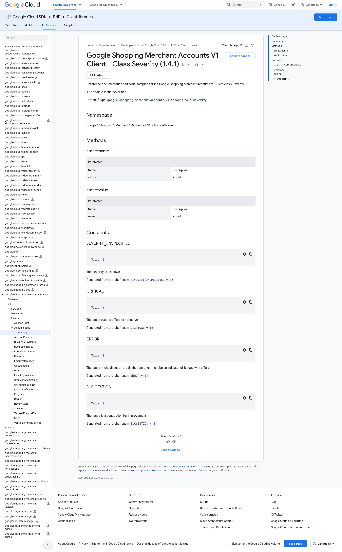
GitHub (204, 501)
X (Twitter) (277, 514)
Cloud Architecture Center (216, 520)
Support (134, 508)
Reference (49, 25)
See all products (68, 501)
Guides (30, 25)
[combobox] (244, 4)
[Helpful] (247, 45)
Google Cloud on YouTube (287, 520)
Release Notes (138, 514)
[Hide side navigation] (48, 545)
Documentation (107, 45)
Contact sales (66, 520)
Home (89, 45)
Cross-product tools (104, 5)
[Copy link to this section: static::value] (112, 190)
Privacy (83, 543)
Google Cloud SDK (30, 16)
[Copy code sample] (251, 254)
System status (138, 520)
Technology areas (65, 5)
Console (279, 5)
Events (275, 508)
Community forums (141, 501)
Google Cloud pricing (70, 508)
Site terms (98, 543)
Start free (325, 17)
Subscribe (295, 543)
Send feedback (240, 56)
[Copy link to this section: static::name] (113, 151)
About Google (66, 543)
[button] (26, 294)
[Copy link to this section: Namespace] (116, 115)
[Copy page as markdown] (196, 64)
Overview (11, 25)
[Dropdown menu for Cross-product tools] (122, 5)
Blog (273, 501)
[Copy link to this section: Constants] (114, 233)
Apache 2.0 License (89, 470)
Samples (69, 25)
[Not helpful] (253, 45)
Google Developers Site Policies (142, 470)
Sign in (332, 4)
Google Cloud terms (120, 543)
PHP (56, 16)
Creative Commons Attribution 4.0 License (186, 466)
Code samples (209, 514)
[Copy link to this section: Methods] (111, 140)
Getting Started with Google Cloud (221, 508)
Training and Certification (215, 527)
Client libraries (80, 16)
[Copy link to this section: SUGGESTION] (116, 387)
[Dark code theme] (244, 254)
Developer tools (130, 45)
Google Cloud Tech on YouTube (290, 527)
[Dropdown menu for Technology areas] (81, 5)
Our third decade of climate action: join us (162, 543)
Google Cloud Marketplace (74, 514)
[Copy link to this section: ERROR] (103, 339)
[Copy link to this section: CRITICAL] (108, 291)
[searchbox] (26, 38)
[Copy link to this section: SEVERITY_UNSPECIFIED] (135, 243)
